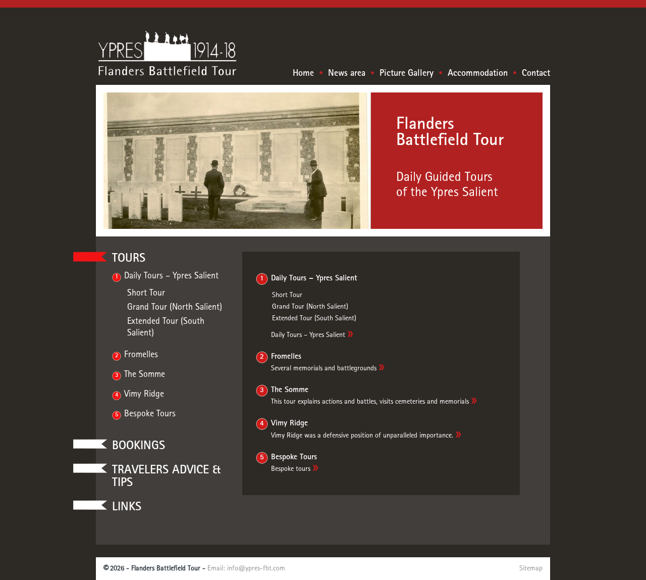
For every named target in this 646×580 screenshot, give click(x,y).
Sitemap (531, 568)
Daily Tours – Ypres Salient (171, 276)
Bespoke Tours (150, 414)
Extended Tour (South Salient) (314, 318)
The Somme (144, 375)
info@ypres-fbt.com (256, 568)
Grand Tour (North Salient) (174, 308)
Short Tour (146, 293)
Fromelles (141, 355)
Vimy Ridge (144, 395)
